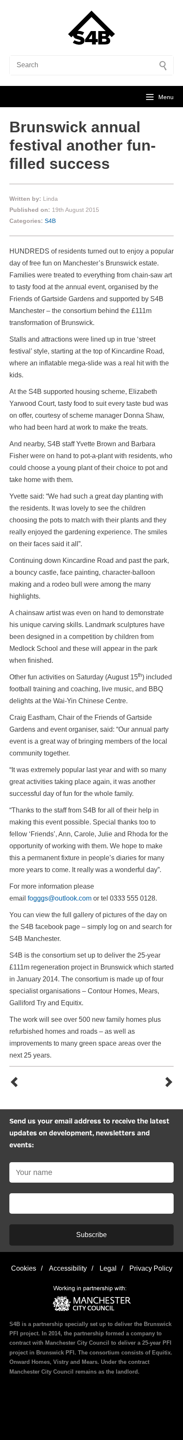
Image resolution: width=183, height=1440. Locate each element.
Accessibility (68, 1268)
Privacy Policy (150, 1268)
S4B (50, 220)
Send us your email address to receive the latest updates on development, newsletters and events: (89, 1133)
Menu (166, 97)
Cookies (23, 1268)
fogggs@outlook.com (60, 898)
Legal (108, 1268)
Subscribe (91, 1234)
